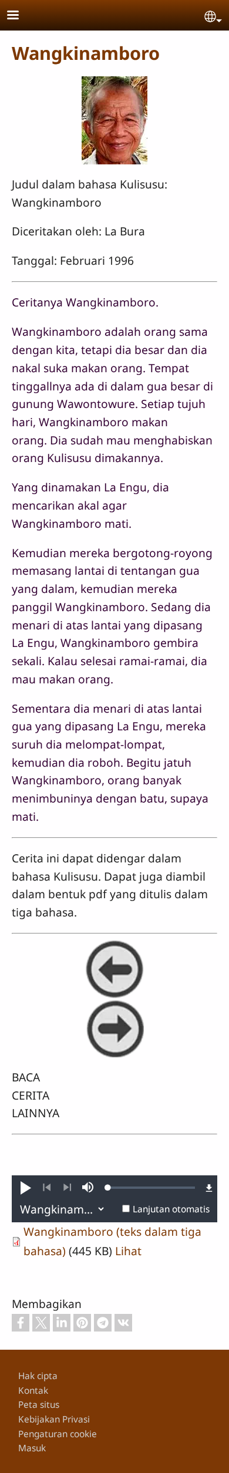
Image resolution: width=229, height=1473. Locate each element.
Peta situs (38, 1404)
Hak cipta (38, 1376)
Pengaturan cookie (57, 1434)
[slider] (151, 1188)
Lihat (128, 1251)
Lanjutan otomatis (171, 1209)
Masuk (32, 1448)
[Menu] (20, 16)
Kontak (33, 1390)
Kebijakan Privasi (54, 1419)
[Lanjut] (67, 1187)
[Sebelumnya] (46, 1187)
